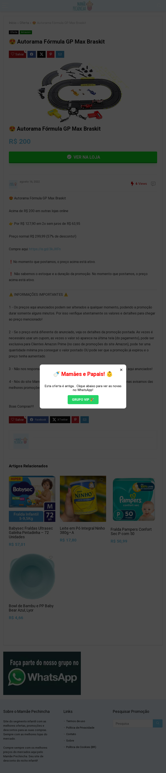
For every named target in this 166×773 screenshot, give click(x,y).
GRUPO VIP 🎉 (83, 400)
